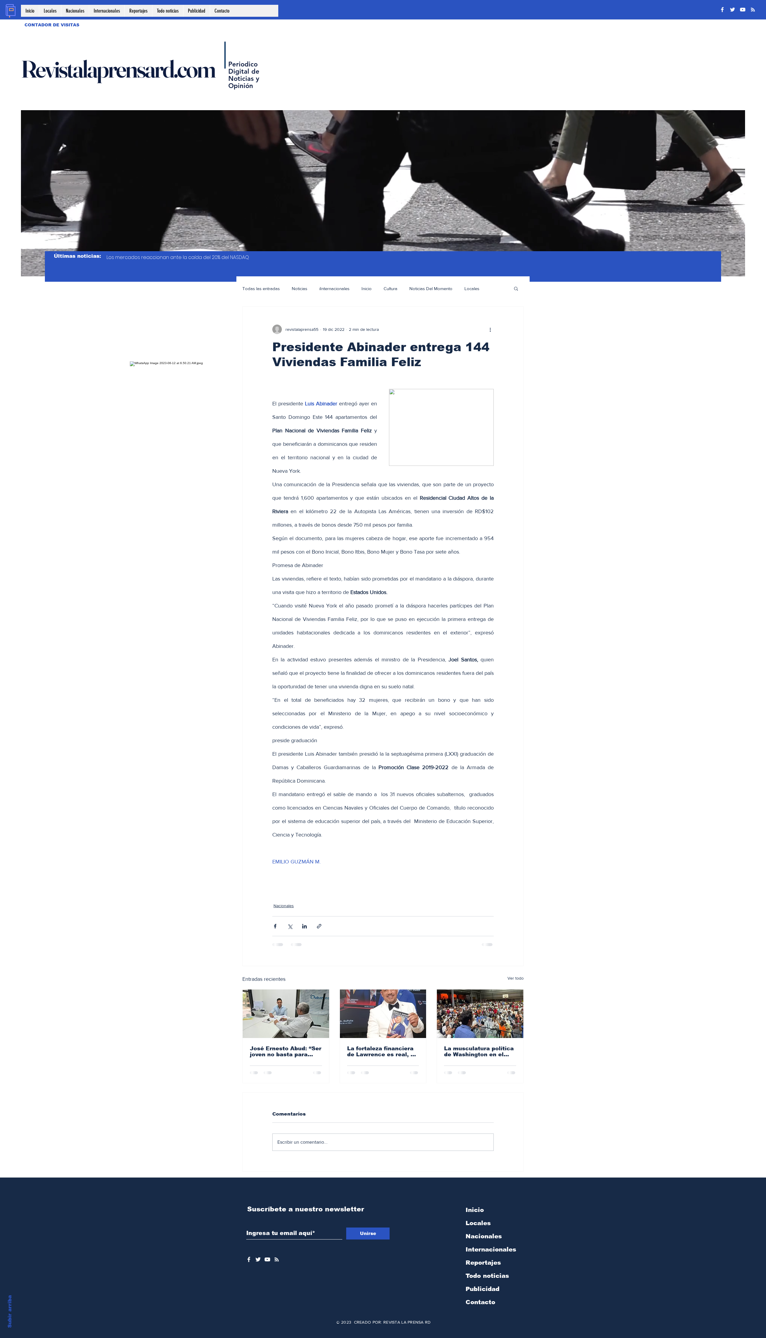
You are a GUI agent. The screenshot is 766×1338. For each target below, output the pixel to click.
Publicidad (482, 1289)
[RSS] (753, 9)
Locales (471, 288)
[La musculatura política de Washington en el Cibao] (480, 1014)
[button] (516, 288)
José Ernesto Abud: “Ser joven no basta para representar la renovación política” (285, 1051)
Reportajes (483, 1262)
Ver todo (515, 978)
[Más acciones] (490, 329)
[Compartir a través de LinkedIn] (304, 926)
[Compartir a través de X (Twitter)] (290, 926)
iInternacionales (334, 288)
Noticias (299, 288)
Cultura (390, 288)
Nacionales (283, 905)
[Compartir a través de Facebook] (275, 926)
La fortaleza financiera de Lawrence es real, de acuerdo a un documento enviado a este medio (382, 1051)
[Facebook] (722, 9)
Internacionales (491, 1249)
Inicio (366, 288)
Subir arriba (10, 1311)
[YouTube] (742, 9)
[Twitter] (732, 9)
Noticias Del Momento (430, 288)
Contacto (480, 1302)
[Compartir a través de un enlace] (319, 926)
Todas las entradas (261, 288)
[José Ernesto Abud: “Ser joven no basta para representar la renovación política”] (286, 1014)
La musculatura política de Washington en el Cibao (479, 1051)
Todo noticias (487, 1275)
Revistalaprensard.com (118, 69)
